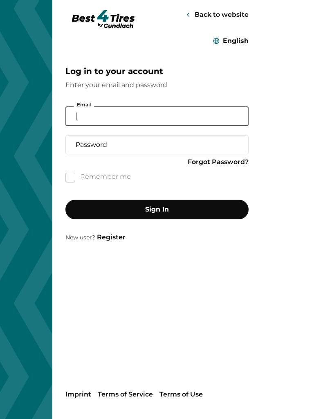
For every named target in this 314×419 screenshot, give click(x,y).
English (236, 41)
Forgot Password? (218, 162)
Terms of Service (125, 394)
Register (111, 237)
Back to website (222, 14)
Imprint (78, 394)
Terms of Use (181, 394)
